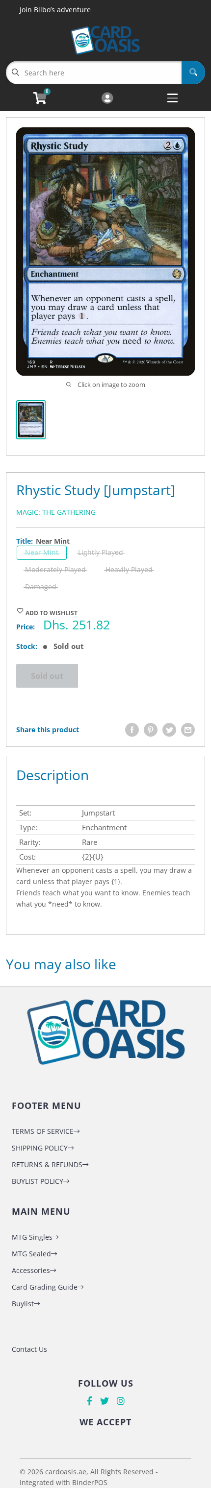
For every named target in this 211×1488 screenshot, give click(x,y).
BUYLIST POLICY (37, 1181)
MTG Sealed (31, 1253)
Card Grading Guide (45, 1287)
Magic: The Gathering (56, 512)
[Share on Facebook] (132, 730)
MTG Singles (32, 1237)
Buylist (23, 1303)
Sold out (47, 676)
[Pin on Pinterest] (151, 730)
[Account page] (107, 98)
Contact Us (29, 1349)
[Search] (193, 72)
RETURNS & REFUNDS (47, 1164)
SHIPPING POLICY (40, 1147)
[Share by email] (188, 730)
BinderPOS (89, 1482)
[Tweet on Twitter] (169, 730)
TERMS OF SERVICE (43, 1131)
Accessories (31, 1270)
